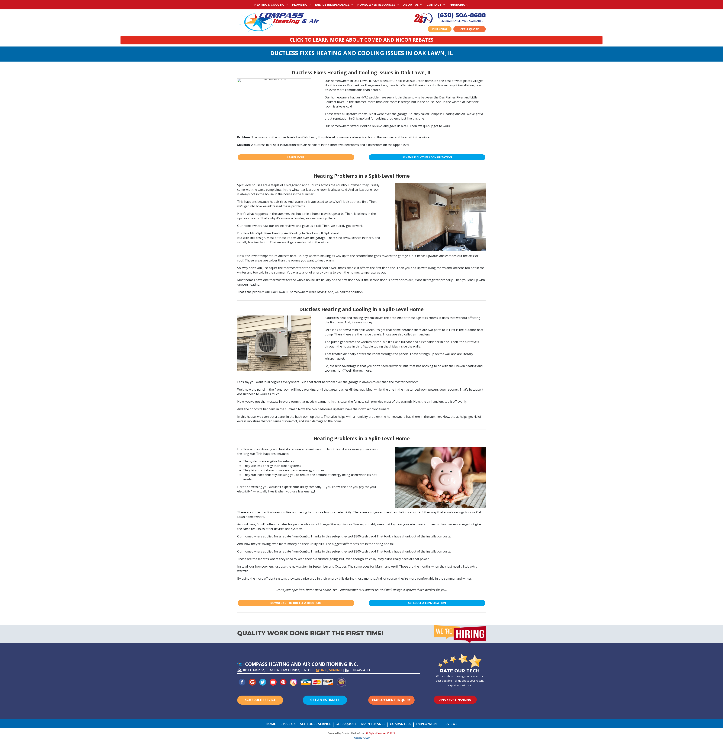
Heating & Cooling (269, 4)
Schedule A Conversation (427, 603)
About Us (411, 4)
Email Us (288, 724)
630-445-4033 (360, 670)
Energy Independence (332, 4)
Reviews (450, 724)
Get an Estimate (324, 700)
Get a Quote (469, 29)
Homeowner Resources (376, 4)
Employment (427, 724)
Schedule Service (260, 700)
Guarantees (400, 724)
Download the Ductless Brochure (295, 603)
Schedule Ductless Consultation (427, 157)
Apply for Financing (455, 699)
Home (271, 724)
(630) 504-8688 (462, 15)
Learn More (295, 157)
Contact (434, 4)
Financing (457, 4)
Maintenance (373, 724)
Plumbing (299, 4)
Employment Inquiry (391, 700)
